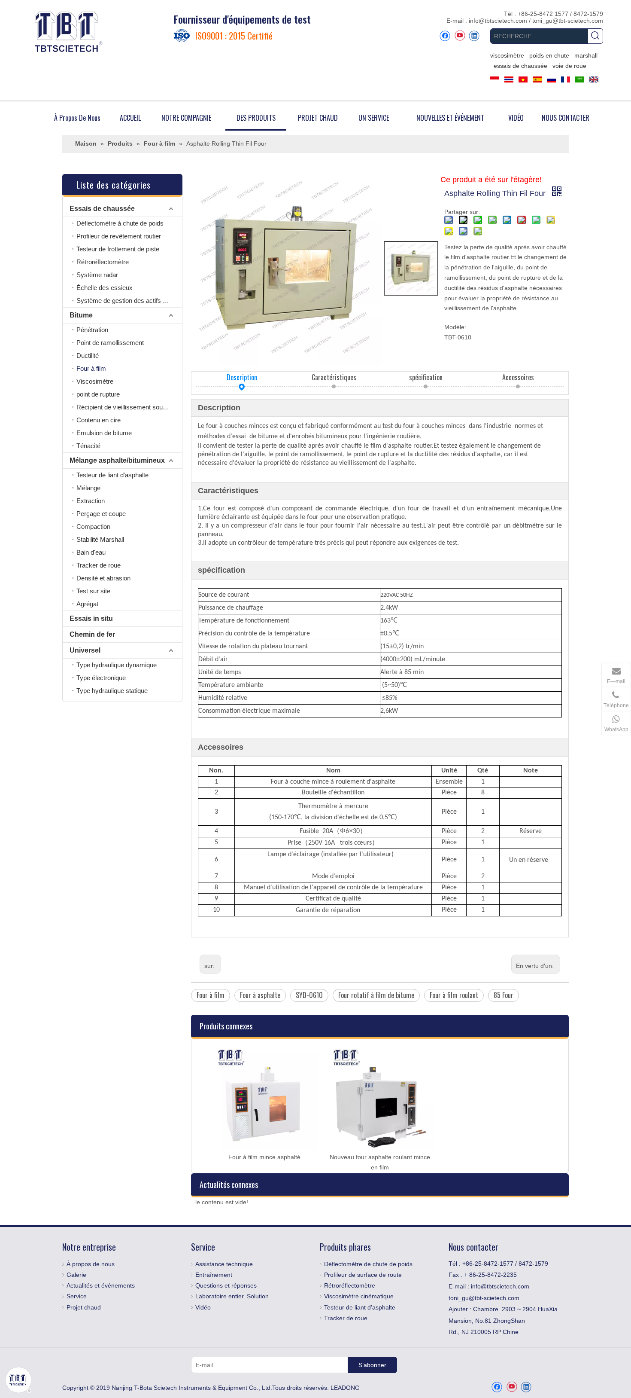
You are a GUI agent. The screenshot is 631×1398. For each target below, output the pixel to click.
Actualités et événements (101, 1285)
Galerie (76, 1274)
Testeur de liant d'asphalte (112, 475)
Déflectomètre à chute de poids (120, 223)
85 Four (503, 995)
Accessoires (518, 377)
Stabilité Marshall (100, 539)
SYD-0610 (309, 995)
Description (242, 377)
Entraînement (213, 1274)
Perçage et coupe (101, 513)
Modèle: (455, 327)
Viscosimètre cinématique (359, 1296)
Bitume (81, 315)
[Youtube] (459, 36)
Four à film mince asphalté (264, 1157)
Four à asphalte (260, 995)
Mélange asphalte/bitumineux (117, 460)
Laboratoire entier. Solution (232, 1296)
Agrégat (87, 603)
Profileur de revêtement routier (118, 236)
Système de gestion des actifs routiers (129, 300)
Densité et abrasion (103, 578)
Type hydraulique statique (112, 690)
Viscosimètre (94, 381)
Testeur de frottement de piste (117, 249)
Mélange (88, 487)
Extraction (90, 500)
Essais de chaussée (102, 208)
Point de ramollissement (110, 342)
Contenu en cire (98, 420)
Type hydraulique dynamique (116, 664)
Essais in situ (91, 618)
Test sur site (93, 591)
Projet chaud (84, 1307)
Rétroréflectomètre (102, 262)
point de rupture (98, 394)
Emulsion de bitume (104, 432)
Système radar (97, 274)
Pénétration (92, 329)
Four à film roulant (454, 995)
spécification (426, 377)
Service (77, 1296)
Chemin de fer (92, 634)
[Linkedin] (474, 36)
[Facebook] (445, 36)
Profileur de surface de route (363, 1274)
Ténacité (88, 445)
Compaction (93, 526)
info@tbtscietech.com (499, 20)
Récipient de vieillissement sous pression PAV (129, 407)
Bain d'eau (91, 552)
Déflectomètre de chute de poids (368, 1264)
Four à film (91, 368)
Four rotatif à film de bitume (376, 995)
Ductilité (87, 355)
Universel (85, 650)
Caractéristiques (334, 377)
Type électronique (101, 677)
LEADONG (345, 1387)
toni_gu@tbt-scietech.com (567, 20)
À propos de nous (91, 1264)
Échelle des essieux (104, 287)
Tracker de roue (98, 565)
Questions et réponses (226, 1285)
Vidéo (203, 1307)
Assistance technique (224, 1264)
